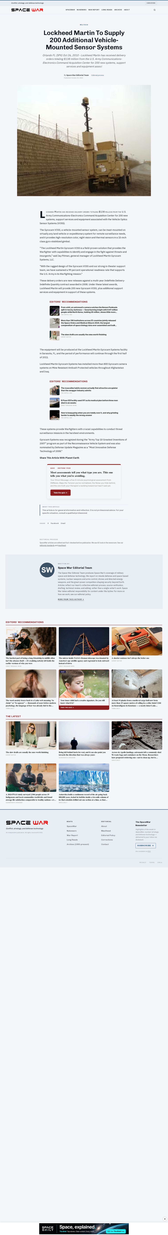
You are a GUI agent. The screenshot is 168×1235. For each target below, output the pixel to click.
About (127, 10)
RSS (149, 851)
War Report (93, 10)
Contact (105, 844)
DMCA (160, 862)
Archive (118, 10)
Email (63, 523)
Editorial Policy (108, 835)
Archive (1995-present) (78, 844)
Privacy (142, 862)
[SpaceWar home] (27, 10)
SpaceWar (70, 10)
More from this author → (71, 599)
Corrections (107, 840)
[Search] (154, 10)
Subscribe (151, 3)
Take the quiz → (60, 493)
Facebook (55, 523)
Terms (152, 862)
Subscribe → (145, 845)
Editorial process (98, 75)
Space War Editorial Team (77, 75)
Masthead (106, 831)
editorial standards (47, 545)
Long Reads (107, 10)
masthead (62, 545)
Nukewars (81, 10)
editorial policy (84, 594)
